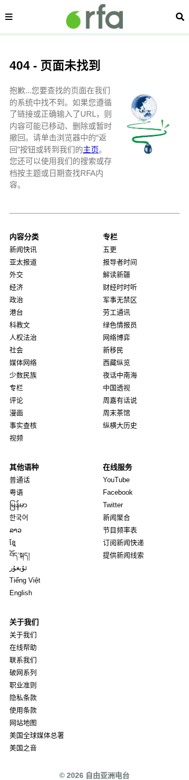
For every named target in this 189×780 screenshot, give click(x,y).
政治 (16, 300)
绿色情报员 (120, 325)
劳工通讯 (116, 312)
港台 (16, 312)
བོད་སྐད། (19, 555)
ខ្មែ (12, 543)
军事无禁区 (120, 300)
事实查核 (23, 425)
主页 (91, 149)
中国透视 (116, 388)
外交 (16, 274)
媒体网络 (23, 362)
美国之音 (23, 748)
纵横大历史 (120, 425)
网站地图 (23, 723)
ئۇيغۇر (18, 568)
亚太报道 (23, 262)
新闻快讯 (23, 249)
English (20, 593)
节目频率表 (120, 530)
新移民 (113, 350)
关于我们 (23, 635)
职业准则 (23, 685)
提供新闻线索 (123, 555)
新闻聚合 (116, 517)
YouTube (116, 480)
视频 (16, 438)
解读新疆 (116, 274)
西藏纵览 (116, 362)
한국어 (18, 517)
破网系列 (23, 672)
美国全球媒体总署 (36, 735)
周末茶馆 (116, 413)
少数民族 (23, 375)
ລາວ (15, 530)
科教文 (19, 325)
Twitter (113, 505)
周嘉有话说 (120, 400)
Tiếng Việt (24, 580)
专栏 (16, 388)
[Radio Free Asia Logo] (94, 16)
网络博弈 (116, 337)
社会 (16, 350)
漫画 (16, 413)
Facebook (118, 492)
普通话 (19, 480)
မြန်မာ (18, 505)
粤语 (16, 492)
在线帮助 (23, 647)
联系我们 (23, 660)
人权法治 (23, 337)
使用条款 (23, 710)
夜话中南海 (120, 375)
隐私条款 (23, 697)
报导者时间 (120, 262)
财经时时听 (120, 287)
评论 (16, 400)
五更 (110, 249)
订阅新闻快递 (123, 543)
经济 (16, 287)
